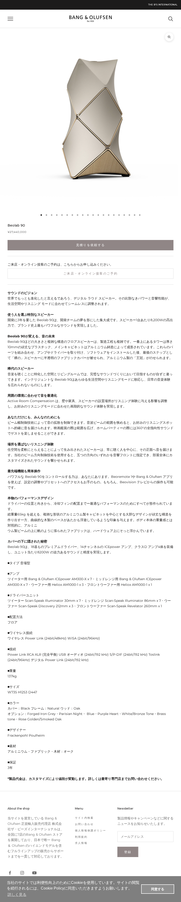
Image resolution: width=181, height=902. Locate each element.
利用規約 (81, 836)
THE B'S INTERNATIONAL (162, 4)
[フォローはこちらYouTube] (34, 872)
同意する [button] (157, 889)
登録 (128, 852)
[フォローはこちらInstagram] (22, 872)
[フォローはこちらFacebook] (10, 872)
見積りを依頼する (90, 245)
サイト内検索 (84, 817)
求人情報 (81, 843)
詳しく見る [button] (17, 895)
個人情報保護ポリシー (90, 830)
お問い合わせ (84, 824)
